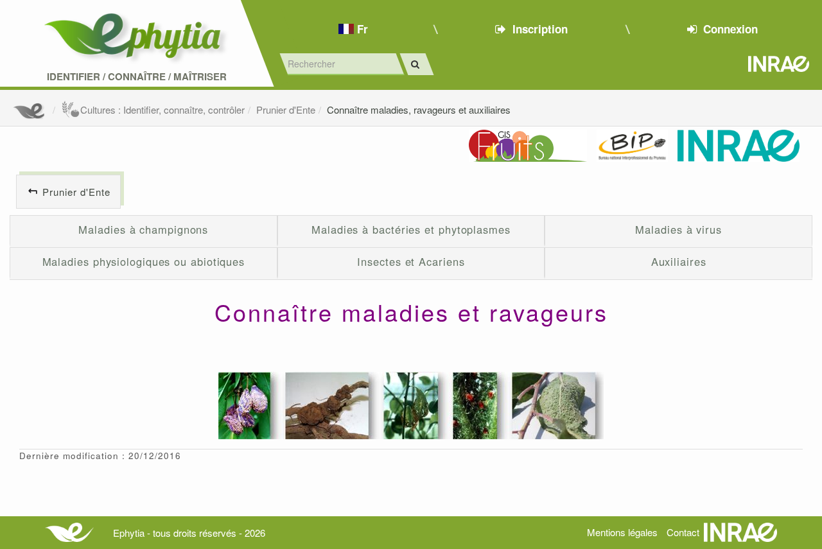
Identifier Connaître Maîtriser (137, 76)
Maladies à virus (678, 229)
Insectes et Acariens (410, 261)
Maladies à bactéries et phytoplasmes (411, 229)
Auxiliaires (678, 261)
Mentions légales (622, 532)
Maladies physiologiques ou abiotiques (143, 261)
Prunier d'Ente (285, 109)
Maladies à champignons (143, 229)
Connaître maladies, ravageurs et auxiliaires (419, 109)
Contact (683, 532)
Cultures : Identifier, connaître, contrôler (162, 109)
